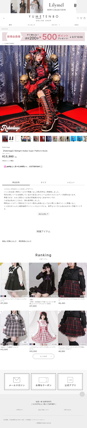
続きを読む (43, 214)
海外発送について (25, 241)
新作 (10, 25)
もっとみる (43, 356)
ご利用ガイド (19, 409)
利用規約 (28, 419)
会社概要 (5, 419)
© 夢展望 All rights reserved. (43, 423)
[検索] (78, 18)
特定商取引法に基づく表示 (17, 419)
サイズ (43, 182)
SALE (77, 25)
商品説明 (16, 182)
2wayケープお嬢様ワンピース (9, 347)
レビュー (71, 182)
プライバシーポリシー (39, 419)
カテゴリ (55, 25)
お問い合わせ (67, 409)
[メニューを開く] (4, 18)
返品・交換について (43, 409)
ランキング (31, 25)
